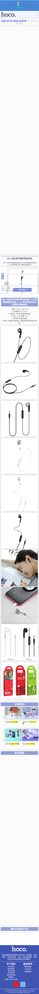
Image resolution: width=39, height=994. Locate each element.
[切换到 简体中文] (21, 5)
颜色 (3, 276)
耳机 (15, 21)
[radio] (23, 272)
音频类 (9, 21)
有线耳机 (23, 21)
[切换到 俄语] (19, 8)
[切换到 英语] (19, 3)
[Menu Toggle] (37, 14)
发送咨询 (22, 290)
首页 (3, 21)
